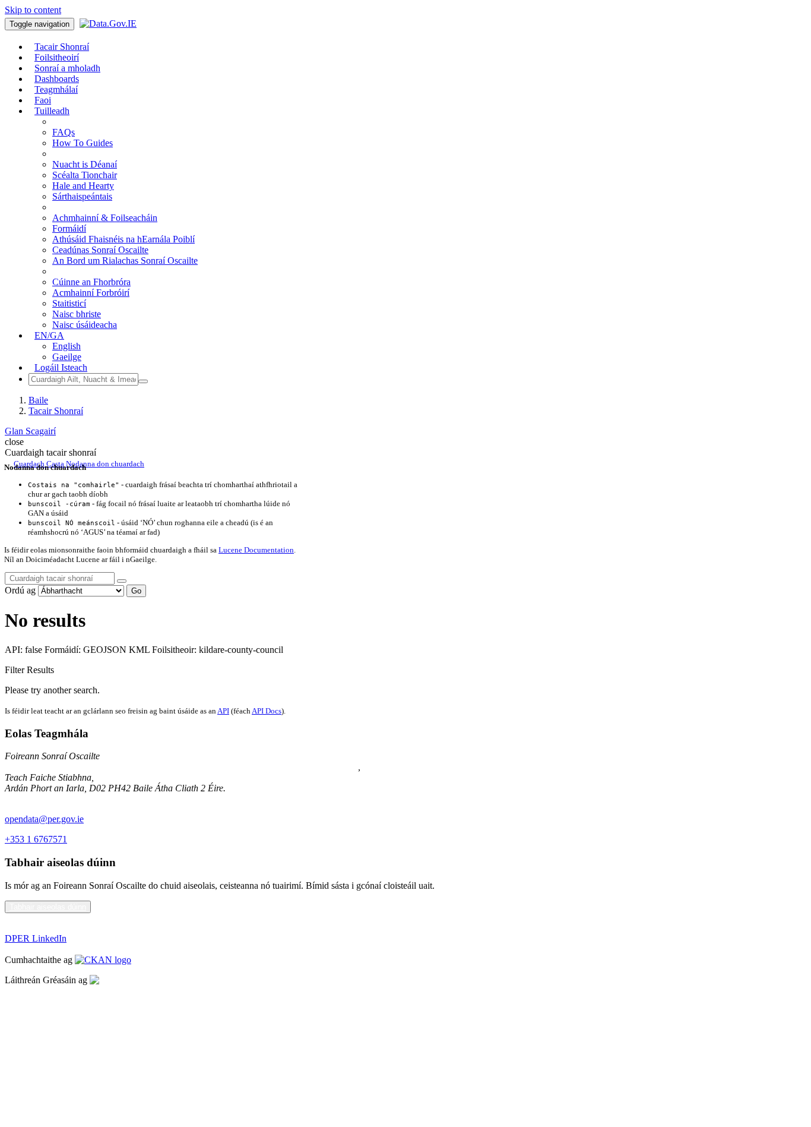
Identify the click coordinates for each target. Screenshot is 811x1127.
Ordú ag (20, 590)
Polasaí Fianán (32, 1020)
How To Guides (82, 143)
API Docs (266, 710)
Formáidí (69, 228)
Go (136, 590)
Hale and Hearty (83, 186)
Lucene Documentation (256, 549)
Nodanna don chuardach (105, 463)
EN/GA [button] (49, 335)
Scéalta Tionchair (84, 175)
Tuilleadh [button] (51, 111)
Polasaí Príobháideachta (49, 1000)
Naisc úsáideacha (84, 325)
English (66, 346)
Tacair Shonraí (55, 411)
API (223, 710)
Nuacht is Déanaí (84, 164)
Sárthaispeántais (82, 196)
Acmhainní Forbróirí (90, 293)
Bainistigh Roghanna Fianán (58, 1041)
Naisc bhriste (76, 314)
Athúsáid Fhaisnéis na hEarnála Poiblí (123, 239)
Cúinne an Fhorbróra (91, 282)
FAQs (63, 132)
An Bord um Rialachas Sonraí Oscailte (125, 260)
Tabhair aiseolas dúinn (47, 906)
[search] (121, 581)
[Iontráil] (143, 381)
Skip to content (33, 10)
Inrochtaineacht (33, 1061)
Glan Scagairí (30, 431)
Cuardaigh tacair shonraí (50, 452)
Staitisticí (69, 303)
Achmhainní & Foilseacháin (104, 218)
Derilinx (164, 980)
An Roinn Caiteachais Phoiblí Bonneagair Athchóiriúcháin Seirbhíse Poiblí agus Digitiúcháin (181, 767)
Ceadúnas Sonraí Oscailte (100, 250)
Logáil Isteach (60, 367)
